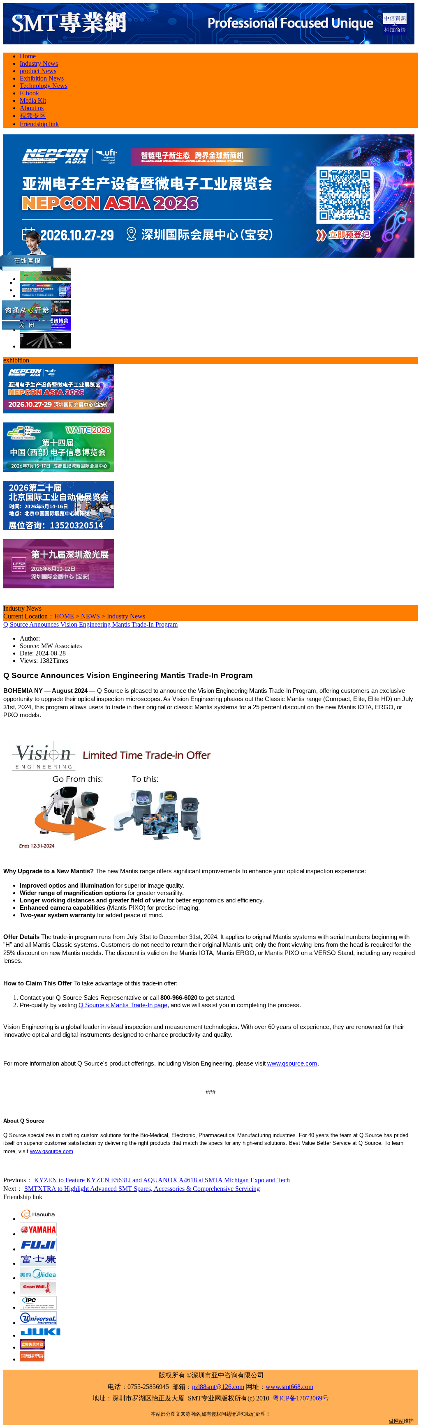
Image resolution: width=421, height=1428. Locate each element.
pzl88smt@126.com (218, 1386)
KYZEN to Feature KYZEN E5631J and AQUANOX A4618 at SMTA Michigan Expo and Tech (162, 1180)
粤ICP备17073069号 (301, 1398)
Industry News (126, 616)
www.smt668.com (289, 1386)
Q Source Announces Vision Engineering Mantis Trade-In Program (90, 624)
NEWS (90, 616)
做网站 (396, 1421)
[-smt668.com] (208, 42)
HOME (64, 616)
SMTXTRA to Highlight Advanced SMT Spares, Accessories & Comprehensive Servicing (142, 1188)
